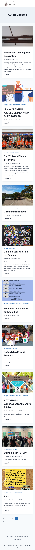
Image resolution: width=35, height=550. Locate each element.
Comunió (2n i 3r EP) (15, 452)
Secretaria (12, 105)
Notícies (6, 105)
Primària (17, 152)
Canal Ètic (17, 539)
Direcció (8, 59)
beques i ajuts (8, 104)
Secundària (7, 305)
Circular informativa (15, 211)
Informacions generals (10, 49)
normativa (21, 208)
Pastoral (11, 248)
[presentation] (17, 36)
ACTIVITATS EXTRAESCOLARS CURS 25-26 (17, 404)
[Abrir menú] (29, 3)
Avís (6, 496)
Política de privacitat (21, 536)
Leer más (7, 74)
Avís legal (10, 536)
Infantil (6, 152)
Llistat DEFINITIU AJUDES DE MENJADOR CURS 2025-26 (17, 113)
